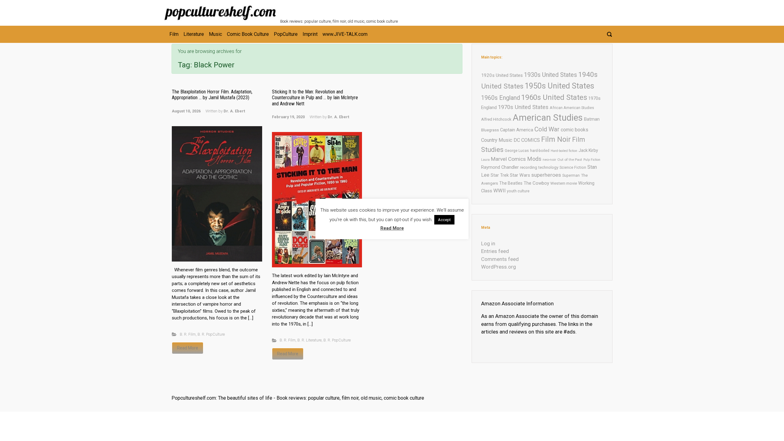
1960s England (500, 97)
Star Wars (520, 175)
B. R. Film (188, 334)
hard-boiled (539, 150)
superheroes (546, 175)
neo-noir (549, 159)
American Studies (548, 117)
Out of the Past (569, 159)
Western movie (563, 183)
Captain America (516, 130)
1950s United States (559, 85)
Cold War (547, 129)
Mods (534, 159)
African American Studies (572, 107)
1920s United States (502, 75)
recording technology (539, 167)
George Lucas (517, 150)
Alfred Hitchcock (496, 119)
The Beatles (510, 183)
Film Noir (556, 139)
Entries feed (495, 251)
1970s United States (523, 107)
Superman (571, 175)
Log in (488, 243)
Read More (187, 347)
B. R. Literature (309, 340)
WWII (499, 190)
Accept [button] (444, 219)
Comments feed (500, 259)
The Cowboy (536, 183)
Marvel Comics (508, 159)
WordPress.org (498, 267)
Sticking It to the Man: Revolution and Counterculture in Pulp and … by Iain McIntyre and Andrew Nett (315, 97)
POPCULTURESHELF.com (346, 9)
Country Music (496, 140)
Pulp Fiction (591, 160)
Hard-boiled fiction (564, 151)
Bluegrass (490, 130)
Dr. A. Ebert (234, 111)
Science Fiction (573, 167)
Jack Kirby (588, 150)
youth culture (518, 191)
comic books (574, 130)
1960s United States (554, 97)
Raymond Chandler (500, 167)
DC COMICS (527, 140)
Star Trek (500, 175)
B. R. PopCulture (211, 334)
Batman (592, 119)
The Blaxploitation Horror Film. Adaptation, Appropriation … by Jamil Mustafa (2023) (212, 94)
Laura (485, 160)
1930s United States (550, 74)
